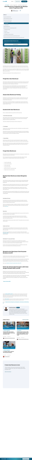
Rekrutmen (5, 31)
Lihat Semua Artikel (25, 319)
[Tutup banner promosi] (30, 459)
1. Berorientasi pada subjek (7, 21)
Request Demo (18, 1)
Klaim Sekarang (15, 44)
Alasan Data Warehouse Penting (8, 18)
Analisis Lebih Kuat (6, 32)
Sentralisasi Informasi (7, 29)
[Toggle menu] (28, 1)
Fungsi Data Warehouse (7, 26)
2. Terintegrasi (6, 23)
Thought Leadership (6, 330)
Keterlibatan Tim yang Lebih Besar (8, 34)
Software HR (19, 330)
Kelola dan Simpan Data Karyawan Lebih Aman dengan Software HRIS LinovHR (14, 37)
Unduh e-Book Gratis (8, 371)
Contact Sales (24, 1)
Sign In (12, 1)
